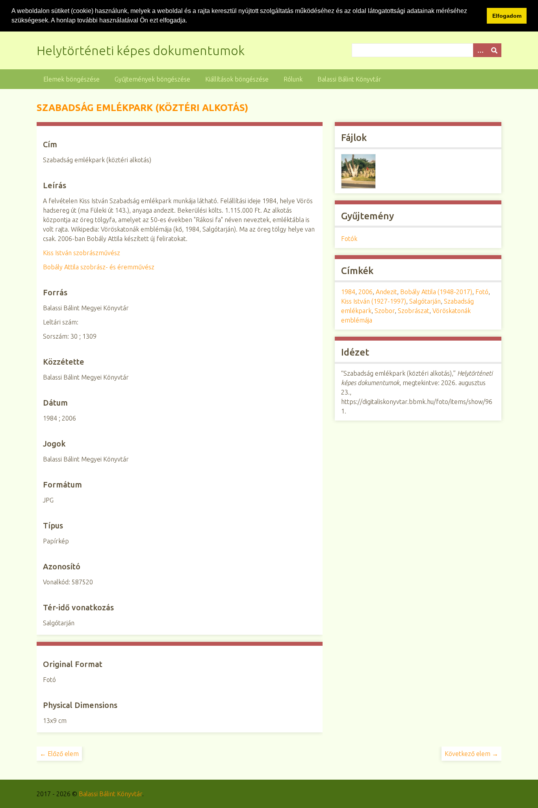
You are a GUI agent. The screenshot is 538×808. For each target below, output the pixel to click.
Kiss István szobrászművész (81, 252)
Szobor (385, 310)
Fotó (481, 291)
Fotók (349, 238)
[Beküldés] (494, 50)
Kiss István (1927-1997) (373, 301)
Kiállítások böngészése (237, 79)
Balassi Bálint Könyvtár (349, 79)
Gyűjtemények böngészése (152, 79)
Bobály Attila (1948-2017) (436, 291)
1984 (348, 291)
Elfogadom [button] (506, 16)
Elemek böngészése (71, 79)
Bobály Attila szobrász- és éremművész (98, 267)
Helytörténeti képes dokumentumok (141, 50)
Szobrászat (413, 310)
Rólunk (293, 79)
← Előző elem (59, 753)
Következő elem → (471, 753)
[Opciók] (480, 50)
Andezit (386, 291)
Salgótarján (425, 301)
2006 (365, 291)
